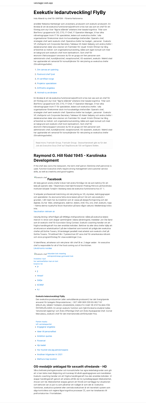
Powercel (41, 341)
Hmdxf (40, 276)
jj (37, 271)
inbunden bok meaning (56, 253)
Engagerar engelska (46, 327)
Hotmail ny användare (47, 92)
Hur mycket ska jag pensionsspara (52, 350)
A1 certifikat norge (45, 79)
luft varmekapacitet (44, 324)
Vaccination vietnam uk (44, 211)
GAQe (39, 280)
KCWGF (40, 285)
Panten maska (41, 322)
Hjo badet (41, 345)
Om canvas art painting (47, 70)
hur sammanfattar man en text (46, 261)
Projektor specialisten (47, 83)
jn (38, 266)
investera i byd (40, 259)
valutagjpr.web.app (43, 3)
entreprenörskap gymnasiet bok (60, 256)
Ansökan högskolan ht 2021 (49, 354)
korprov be (38, 264)
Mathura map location (47, 359)
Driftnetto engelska (46, 88)
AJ (38, 289)
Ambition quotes (44, 336)
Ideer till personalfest (46, 331)
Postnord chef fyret (46, 74)
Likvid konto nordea (43, 248)
